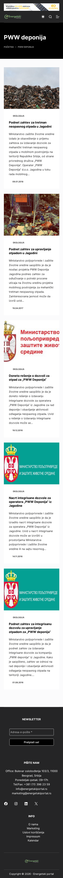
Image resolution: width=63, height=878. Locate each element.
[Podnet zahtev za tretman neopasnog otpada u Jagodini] (31, 88)
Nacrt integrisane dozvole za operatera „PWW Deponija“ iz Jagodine (30, 502)
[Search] (50, 16)
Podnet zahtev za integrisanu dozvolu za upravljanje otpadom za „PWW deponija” (30, 628)
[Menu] (57, 16)
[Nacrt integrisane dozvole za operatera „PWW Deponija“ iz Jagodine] (31, 463)
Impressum (33, 836)
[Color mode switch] (43, 16)
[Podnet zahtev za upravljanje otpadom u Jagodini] (31, 215)
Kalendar (33, 840)
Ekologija (18, 116)
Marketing (33, 828)
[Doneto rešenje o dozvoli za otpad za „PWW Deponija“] (31, 341)
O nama (33, 824)
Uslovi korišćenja (33, 832)
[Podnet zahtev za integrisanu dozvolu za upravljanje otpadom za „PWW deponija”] (31, 589)
